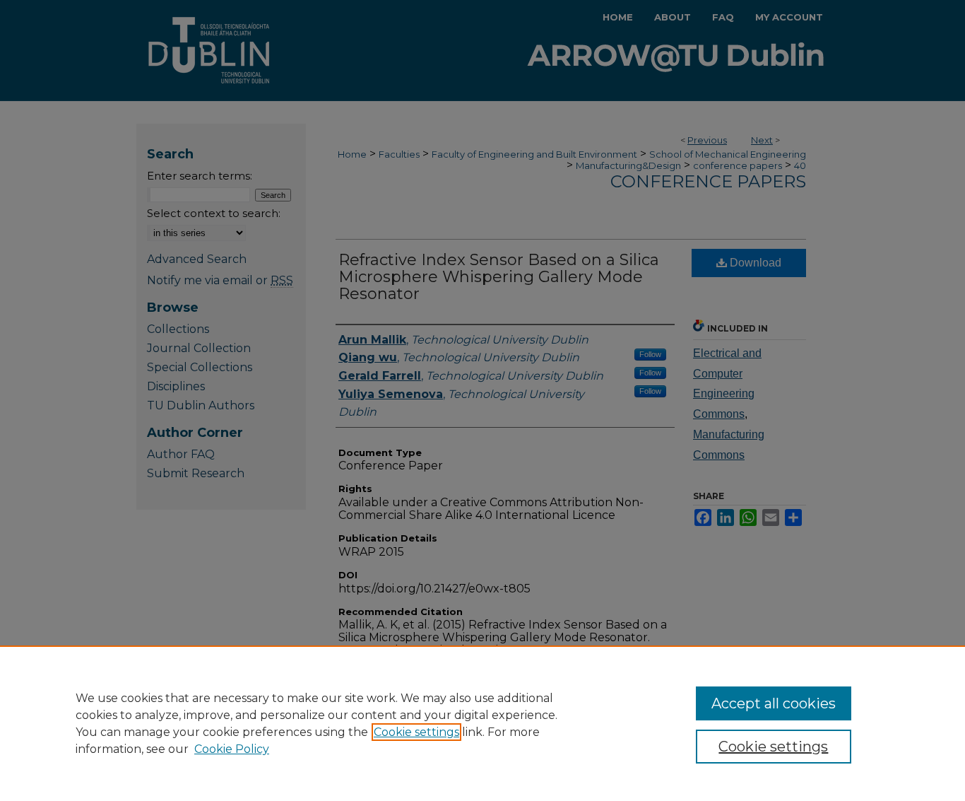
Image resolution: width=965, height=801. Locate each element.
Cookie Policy (231, 749)
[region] (482, 723)
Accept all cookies (773, 703)
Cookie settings (416, 732)
